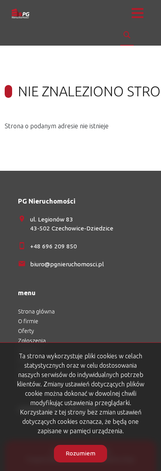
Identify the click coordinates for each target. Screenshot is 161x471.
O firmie (28, 321)
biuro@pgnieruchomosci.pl (67, 264)
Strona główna (36, 311)
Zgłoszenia (32, 341)
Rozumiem (80, 453)
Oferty (26, 331)
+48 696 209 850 (53, 246)
